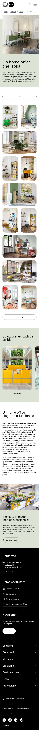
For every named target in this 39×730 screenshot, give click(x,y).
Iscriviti (8, 631)
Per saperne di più (11, 540)
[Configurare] (14, 125)
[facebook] (10, 720)
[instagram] (4, 720)
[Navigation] (35, 5)
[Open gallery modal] (10, 117)
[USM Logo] (8, 4)
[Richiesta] (14, 120)
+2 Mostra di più (19, 317)
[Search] (30, 4)
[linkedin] (15, 720)
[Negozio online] (14, 115)
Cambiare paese (19, 698)
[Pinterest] (21, 720)
